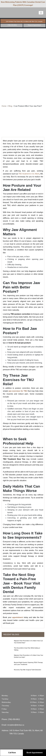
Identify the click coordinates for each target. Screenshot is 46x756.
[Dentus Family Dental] (10, 12)
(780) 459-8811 (12, 25)
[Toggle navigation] (41, 12)
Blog (10, 106)
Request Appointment (34, 25)
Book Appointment (35, 753)
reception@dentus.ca (15, 725)
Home (4, 106)
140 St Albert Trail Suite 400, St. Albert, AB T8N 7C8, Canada (24, 21)
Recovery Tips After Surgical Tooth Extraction (27, 670)
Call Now (12, 753)
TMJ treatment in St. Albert (28, 174)
